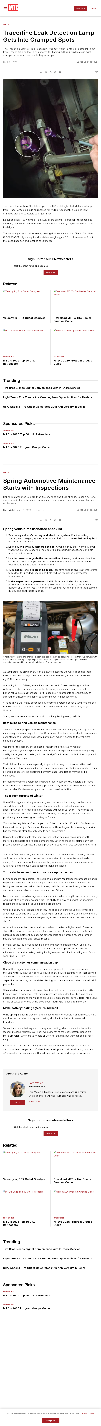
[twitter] (50, 71)
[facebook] (41, 71)
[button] (5, 8)
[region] (50, 1417)
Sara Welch (9, 510)
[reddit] (55, 71)
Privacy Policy (88, 1413)
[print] (96, 71)
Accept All (50, 1421)
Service (6, 24)
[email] (60, 71)
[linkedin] (45, 71)
